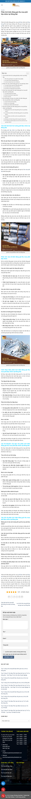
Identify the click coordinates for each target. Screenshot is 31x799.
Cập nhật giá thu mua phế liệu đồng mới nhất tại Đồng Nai (8, 604)
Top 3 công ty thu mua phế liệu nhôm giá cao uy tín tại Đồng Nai (14, 669)
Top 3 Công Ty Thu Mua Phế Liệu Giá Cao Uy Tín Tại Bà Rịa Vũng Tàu (14, 702)
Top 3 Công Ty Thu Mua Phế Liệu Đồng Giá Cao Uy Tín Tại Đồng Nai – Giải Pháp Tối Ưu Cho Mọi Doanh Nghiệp (15, 674)
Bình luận (5, 619)
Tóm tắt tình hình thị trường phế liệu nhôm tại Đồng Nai (15, 76)
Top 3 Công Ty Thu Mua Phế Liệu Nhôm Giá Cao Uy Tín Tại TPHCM (14, 706)
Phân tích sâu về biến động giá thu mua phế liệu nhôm (15, 83)
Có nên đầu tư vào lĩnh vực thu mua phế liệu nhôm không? (15, 116)
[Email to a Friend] (17, 597)
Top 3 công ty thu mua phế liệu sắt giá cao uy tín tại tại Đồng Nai (14, 679)
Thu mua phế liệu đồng (6, 766)
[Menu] (2, 5)
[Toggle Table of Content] (26, 73)
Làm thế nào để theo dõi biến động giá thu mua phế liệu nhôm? (16, 113)
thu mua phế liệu (25, 374)
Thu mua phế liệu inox (6, 776)
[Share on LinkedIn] (22, 597)
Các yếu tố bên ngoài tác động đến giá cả (13, 85)
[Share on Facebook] (11, 597)
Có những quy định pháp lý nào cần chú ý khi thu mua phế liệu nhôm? (16, 121)
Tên (4, 631)
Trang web (5, 645)
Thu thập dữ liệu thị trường (10, 93)
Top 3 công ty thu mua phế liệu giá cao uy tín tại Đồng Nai (15, 682)
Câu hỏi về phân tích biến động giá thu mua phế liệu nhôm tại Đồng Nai (15, 107)
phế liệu (20, 22)
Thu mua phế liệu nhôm (6, 769)
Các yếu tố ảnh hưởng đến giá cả (12, 80)
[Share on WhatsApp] (9, 597)
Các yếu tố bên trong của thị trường (12, 86)
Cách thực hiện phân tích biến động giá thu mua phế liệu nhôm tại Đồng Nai (15, 91)
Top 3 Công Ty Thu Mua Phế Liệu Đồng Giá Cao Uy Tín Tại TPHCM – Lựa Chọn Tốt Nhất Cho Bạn (15, 711)
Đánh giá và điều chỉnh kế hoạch (11, 104)
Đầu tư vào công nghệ (9, 103)
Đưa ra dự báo (8, 96)
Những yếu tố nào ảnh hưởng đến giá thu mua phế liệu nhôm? (16, 110)
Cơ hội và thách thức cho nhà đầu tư (12, 82)
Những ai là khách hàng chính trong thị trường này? (15, 119)
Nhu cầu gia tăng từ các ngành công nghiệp (14, 78)
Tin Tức (3, 10)
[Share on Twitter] (14, 597)
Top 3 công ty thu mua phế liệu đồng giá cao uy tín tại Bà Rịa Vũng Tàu (15, 692)
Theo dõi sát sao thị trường (10, 101)
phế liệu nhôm (11, 130)
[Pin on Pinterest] (19, 597)
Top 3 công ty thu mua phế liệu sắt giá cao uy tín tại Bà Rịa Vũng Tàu (14, 697)
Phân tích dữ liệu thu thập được (11, 95)
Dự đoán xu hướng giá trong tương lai (12, 88)
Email (4, 638)
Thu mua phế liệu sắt (6, 773)
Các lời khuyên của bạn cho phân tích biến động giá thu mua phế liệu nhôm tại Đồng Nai (15, 99)
